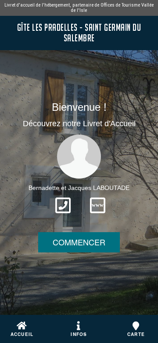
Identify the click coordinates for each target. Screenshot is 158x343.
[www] (97, 216)
